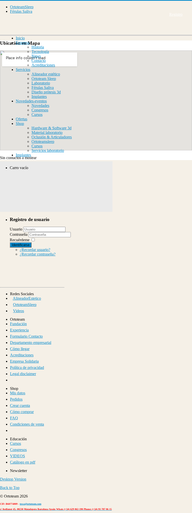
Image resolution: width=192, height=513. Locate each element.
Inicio (20, 38)
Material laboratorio (47, 132)
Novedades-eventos (31, 101)
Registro (175, 14)
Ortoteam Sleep (44, 78)
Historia (38, 47)
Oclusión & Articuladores (52, 137)
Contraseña (19, 234)
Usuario (16, 229)
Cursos (37, 114)
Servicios (23, 69)
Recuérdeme (20, 240)
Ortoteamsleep (43, 141)
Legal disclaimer (23, 374)
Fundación (18, 324)
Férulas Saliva (21, 11)
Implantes (39, 96)
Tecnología (40, 51)
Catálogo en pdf (22, 462)
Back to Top (10, 488)
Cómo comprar (22, 412)
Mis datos (17, 393)
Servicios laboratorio (48, 150)
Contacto (39, 60)
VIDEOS (17, 456)
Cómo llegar (20, 349)
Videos (18, 311)
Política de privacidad (27, 367)
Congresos (40, 110)
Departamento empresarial (30, 342)
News (36, 56)
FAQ (14, 418)
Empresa (23, 42)
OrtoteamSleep (22, 7)
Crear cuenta (20, 405)
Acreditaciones (43, 65)
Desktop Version (13, 479)
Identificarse (21, 245)
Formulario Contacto (26, 336)
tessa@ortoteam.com (30, 504)
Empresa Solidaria (24, 361)
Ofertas (21, 119)
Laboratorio (41, 83)
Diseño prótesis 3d (46, 92)
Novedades (40, 105)
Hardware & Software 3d (52, 128)
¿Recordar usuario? (35, 250)
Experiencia (19, 330)
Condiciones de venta (27, 424)
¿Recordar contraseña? (38, 254)
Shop (20, 123)
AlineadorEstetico (27, 298)
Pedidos (16, 399)
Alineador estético (46, 74)
